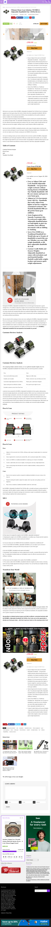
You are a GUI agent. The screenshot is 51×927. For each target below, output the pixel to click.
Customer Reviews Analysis (9, 149)
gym (42, 728)
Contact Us (3, 912)
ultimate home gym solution (38, 606)
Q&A (4, 153)
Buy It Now (44, 23)
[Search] (43, 2)
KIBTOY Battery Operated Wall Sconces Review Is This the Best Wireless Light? (11, 841)
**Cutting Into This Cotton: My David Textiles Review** (10, 752)
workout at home (12, 731)
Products (36, 14)
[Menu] (1, 2)
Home (4, 7)
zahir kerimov (15, 14)
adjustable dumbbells (11, 728)
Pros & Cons (6, 151)
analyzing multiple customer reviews (13, 366)
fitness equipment (36, 728)
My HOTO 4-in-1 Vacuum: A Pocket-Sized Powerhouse (41, 752)
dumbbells (21, 728)
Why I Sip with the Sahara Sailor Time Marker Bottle (24, 752)
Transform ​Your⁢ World (8, 155)
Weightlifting (5, 731)
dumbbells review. (28, 728)
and (17, 728)
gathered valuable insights (33, 366)
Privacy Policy (9, 912)
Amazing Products (31, 14)
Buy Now (34, 48)
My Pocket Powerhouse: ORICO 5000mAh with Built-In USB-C (8, 769)
